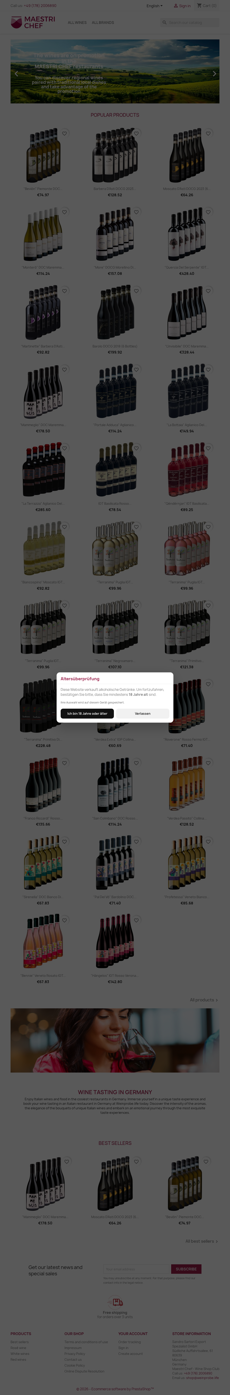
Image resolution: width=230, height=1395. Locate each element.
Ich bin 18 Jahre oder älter (87, 713)
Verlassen (142, 713)
